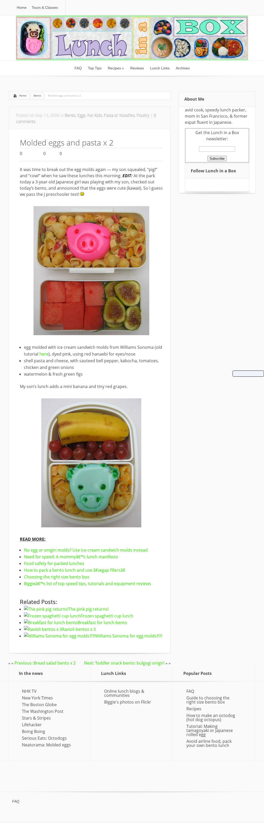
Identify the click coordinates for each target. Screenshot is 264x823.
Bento (37, 95)
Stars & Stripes (36, 718)
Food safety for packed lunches (54, 563)
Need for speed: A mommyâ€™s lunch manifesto (71, 557)
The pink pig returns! (88, 609)
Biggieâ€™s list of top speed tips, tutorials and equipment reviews (87, 583)
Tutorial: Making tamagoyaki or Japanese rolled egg (209, 730)
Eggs (81, 115)
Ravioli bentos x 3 (79, 629)
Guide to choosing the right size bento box (207, 700)
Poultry (143, 115)
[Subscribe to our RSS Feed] (197, 185)
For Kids (94, 115)
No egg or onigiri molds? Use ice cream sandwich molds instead (86, 550)
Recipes (193, 709)
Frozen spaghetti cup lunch (107, 616)
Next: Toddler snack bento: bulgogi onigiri (124, 663)
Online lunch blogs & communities (124, 693)
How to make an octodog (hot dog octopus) (210, 717)
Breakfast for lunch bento (102, 622)
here (43, 354)
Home (22, 95)
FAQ (190, 691)
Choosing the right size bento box (56, 577)
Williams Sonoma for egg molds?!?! (128, 636)
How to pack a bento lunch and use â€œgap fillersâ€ (74, 570)
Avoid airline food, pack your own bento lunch (209, 743)
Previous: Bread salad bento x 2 (45, 663)
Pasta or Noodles (119, 115)
